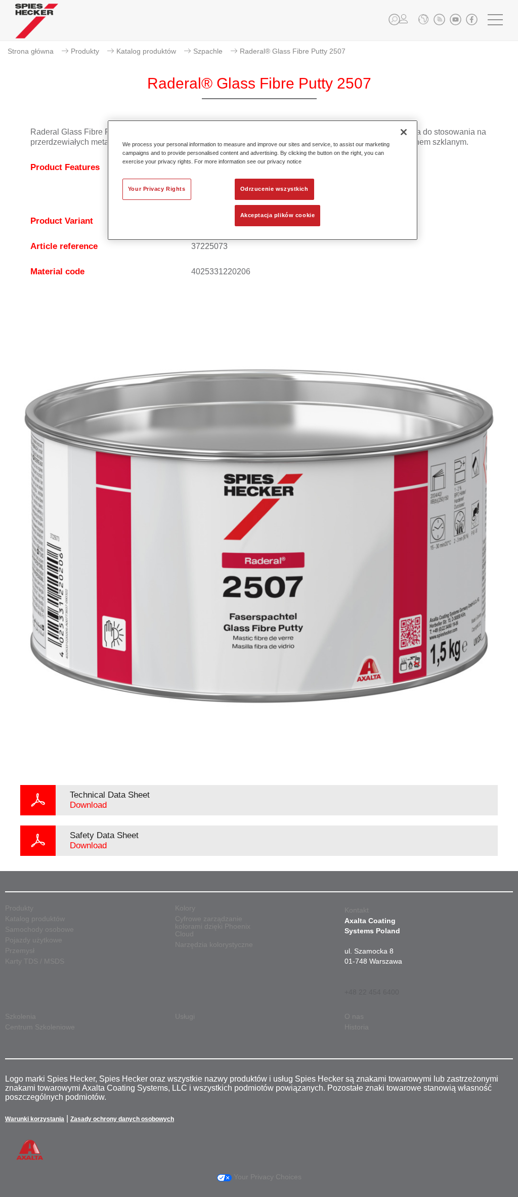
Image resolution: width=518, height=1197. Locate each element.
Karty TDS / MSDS (34, 961)
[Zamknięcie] (404, 132)
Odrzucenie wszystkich (274, 189)
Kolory (185, 908)
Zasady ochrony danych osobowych (122, 1119)
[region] (262, 180)
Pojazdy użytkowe (33, 940)
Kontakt (356, 910)
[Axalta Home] (36, 28)
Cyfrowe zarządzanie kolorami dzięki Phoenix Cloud (212, 926)
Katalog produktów (146, 51)
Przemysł (19, 951)
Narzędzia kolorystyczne (214, 944)
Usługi (185, 1016)
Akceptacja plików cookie (277, 215)
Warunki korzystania (34, 1119)
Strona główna (31, 51)
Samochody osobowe (39, 929)
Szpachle (208, 51)
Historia (356, 1027)
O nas (354, 1016)
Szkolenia (20, 1016)
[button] (394, 19)
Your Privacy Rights (157, 189)
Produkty (85, 51)
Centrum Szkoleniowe (40, 1027)
